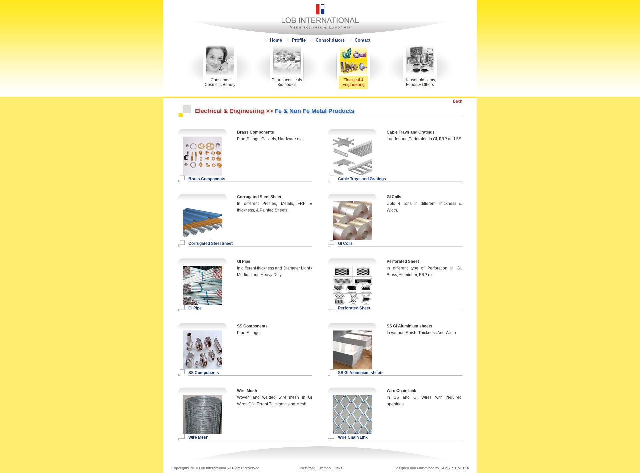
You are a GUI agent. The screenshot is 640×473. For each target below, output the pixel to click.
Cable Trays (350, 179)
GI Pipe (195, 308)
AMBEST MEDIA (455, 468)
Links (338, 468)
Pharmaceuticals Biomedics (287, 82)
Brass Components (206, 179)
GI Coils (345, 243)
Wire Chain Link (353, 437)
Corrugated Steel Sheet (210, 243)
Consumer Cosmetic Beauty (220, 82)
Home (276, 40)
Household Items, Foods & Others (420, 82)
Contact (362, 40)
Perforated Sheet (354, 308)
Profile (299, 40)
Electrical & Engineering (353, 82)
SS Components (203, 372)
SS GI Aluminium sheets (361, 372)
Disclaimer (306, 468)
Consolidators (330, 40)
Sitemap (324, 468)
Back (457, 101)
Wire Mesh (198, 437)
